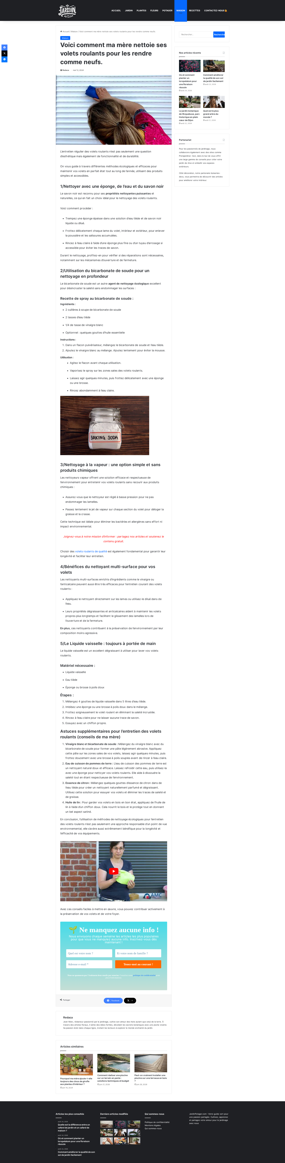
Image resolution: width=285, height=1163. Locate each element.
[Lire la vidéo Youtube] (113, 871)
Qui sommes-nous (153, 1128)
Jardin (129, 10)
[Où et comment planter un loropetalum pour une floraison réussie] (190, 66)
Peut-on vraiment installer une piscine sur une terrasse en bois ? (150, 1078)
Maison (180, 10)
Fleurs (154, 10)
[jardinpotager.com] (67, 10)
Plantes (141, 10)
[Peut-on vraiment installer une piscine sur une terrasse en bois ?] (150, 1063)
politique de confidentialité (144, 975)
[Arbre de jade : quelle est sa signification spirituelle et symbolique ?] (134, 1140)
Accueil (116, 10)
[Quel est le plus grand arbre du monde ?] (214, 102)
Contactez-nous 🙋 (215, 10)
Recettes (194, 10)
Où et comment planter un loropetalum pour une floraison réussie (188, 81)
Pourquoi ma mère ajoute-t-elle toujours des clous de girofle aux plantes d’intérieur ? (76, 1081)
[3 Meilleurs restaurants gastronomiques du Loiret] (120, 1140)
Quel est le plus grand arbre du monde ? (211, 114)
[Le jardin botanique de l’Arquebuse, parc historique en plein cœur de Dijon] (190, 102)
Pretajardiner (185, 156)
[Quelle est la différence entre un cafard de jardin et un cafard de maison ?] (106, 1124)
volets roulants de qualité (91, 551)
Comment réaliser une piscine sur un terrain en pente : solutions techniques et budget (113, 1078)
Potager (167, 10)
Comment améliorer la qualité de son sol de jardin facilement (213, 78)
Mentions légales (153, 1125)
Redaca (65, 70)
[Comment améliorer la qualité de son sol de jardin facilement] (214, 66)
